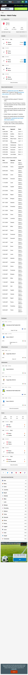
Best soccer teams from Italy (7, 477)
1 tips (11, 39)
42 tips (11, 421)
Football (5, 19)
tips (11, 2)
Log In (18, 1)
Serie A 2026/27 (10, 119)
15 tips (11, 456)
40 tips (11, 430)
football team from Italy (12, 90)
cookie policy (14, 669)
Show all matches (14, 464)
